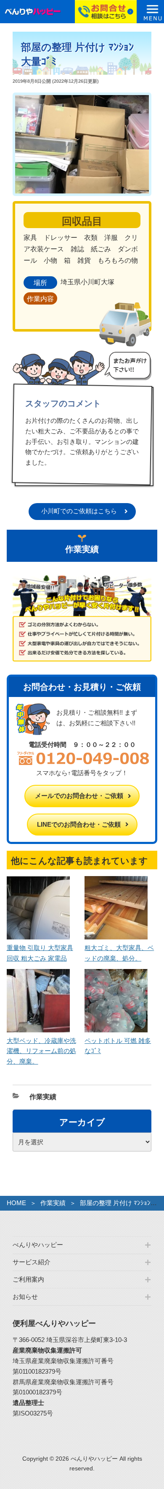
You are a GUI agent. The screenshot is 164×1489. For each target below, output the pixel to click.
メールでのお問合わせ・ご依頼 (79, 795)
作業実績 (42, 1096)
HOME (16, 1202)
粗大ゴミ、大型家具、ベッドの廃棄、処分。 (119, 953)
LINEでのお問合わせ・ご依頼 (79, 824)
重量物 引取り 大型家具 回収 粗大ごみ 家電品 (40, 953)
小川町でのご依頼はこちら (79, 510)
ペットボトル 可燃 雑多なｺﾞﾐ (118, 1046)
